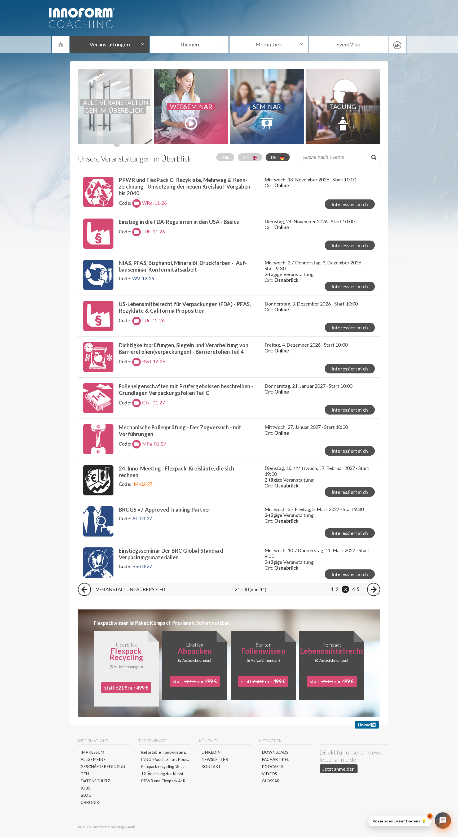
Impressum (92, 752)
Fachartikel (275, 759)
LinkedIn (211, 752)
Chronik (90, 802)
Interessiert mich (350, 204)
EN (246, 157)
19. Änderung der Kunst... (163, 773)
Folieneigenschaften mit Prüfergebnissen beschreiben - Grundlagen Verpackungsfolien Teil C (186, 389)
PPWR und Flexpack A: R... (164, 780)
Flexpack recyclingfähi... (162, 766)
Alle (225, 157)
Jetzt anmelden (338, 769)
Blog (86, 795)
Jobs (85, 788)
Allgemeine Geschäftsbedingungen (104, 766)
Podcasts (272, 766)
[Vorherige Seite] (84, 589)
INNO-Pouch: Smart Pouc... (165, 759)
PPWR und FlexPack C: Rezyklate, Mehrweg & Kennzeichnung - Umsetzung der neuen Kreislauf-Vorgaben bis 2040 (184, 186)
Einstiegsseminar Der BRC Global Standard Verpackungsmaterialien (171, 553)
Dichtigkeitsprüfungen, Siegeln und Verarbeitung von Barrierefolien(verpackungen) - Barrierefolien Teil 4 (183, 348)
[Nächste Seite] (373, 589)
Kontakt (211, 766)
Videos (269, 773)
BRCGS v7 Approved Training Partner (164, 509)
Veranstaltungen (110, 44)
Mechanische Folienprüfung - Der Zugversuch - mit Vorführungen (180, 430)
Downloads (275, 752)
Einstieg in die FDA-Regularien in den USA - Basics (179, 222)
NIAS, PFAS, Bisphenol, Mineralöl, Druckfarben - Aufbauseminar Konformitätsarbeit (183, 266)
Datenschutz (95, 780)
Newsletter (214, 759)
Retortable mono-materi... (164, 752)
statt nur (126, 688)
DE (274, 157)
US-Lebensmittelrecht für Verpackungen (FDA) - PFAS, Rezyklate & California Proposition (185, 307)
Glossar (271, 780)
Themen (189, 44)
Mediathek (269, 44)
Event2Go (348, 44)
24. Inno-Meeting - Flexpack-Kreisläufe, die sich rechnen (176, 471)
